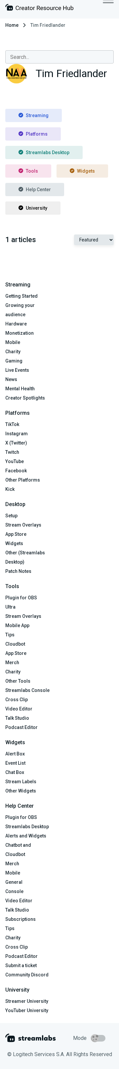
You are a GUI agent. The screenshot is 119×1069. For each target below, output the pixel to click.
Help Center (38, 189)
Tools (32, 171)
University (36, 208)
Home (12, 25)
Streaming (37, 115)
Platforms (37, 134)
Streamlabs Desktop (47, 152)
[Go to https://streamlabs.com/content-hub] (39, 9)
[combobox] (59, 57)
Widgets (86, 171)
